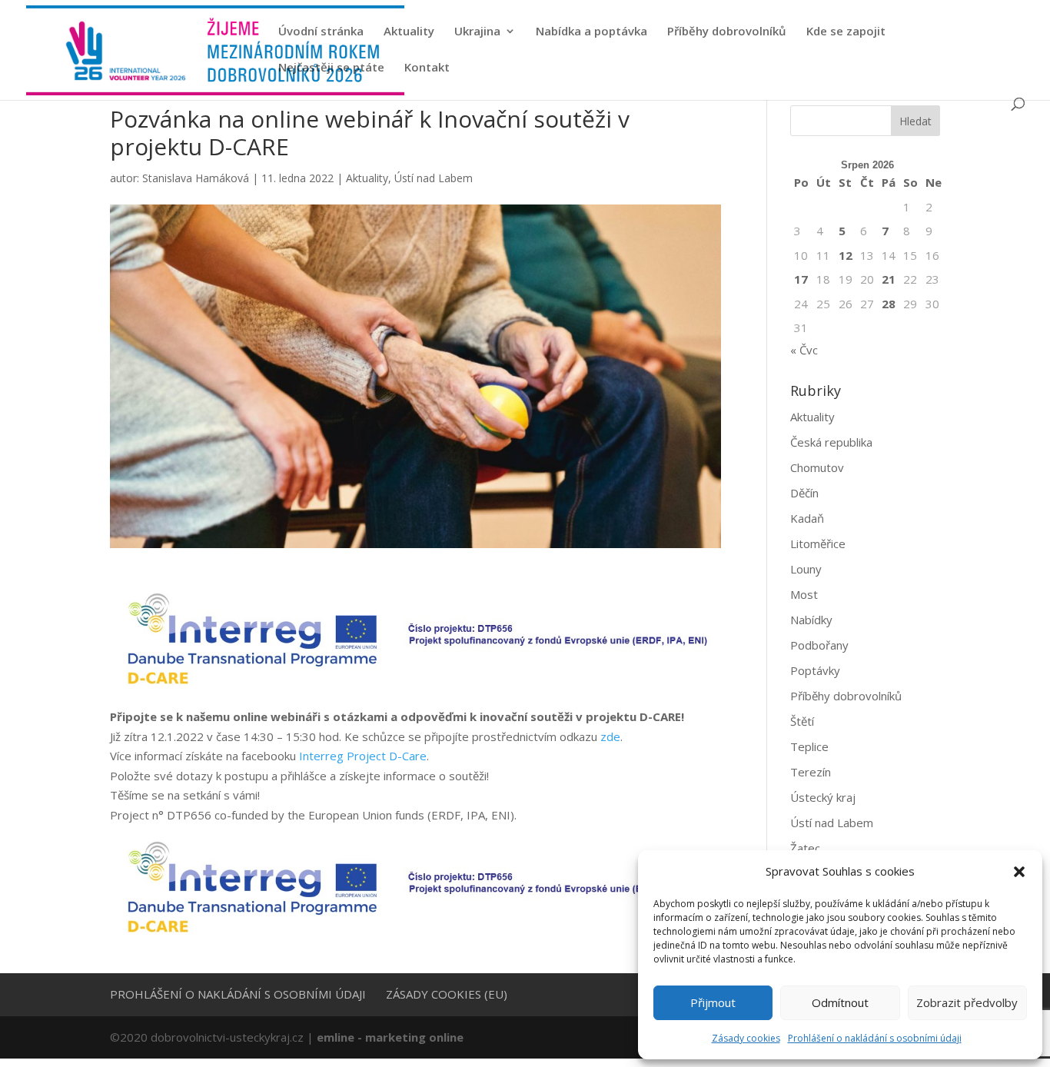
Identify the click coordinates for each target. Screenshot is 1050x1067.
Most (804, 594)
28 (888, 303)
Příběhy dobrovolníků (726, 31)
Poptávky (815, 670)
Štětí (802, 721)
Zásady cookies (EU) (446, 994)
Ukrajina (477, 31)
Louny (806, 569)
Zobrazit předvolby (967, 1002)
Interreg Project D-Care (363, 755)
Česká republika (831, 442)
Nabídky (811, 619)
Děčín (804, 492)
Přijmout (713, 1002)
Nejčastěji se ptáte (331, 68)
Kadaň (807, 518)
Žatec (805, 848)
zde (610, 736)
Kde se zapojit (846, 31)
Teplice (809, 746)
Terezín (810, 771)
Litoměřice (818, 543)
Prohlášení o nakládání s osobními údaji (875, 1038)
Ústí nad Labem (433, 178)
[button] (1019, 871)
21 (888, 279)
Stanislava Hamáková (195, 178)
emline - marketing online (390, 1037)
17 (801, 279)
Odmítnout (840, 1002)
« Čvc (804, 349)
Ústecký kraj (823, 797)
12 (845, 255)
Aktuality (409, 31)
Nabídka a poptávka (591, 31)
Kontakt (427, 68)
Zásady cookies (746, 1038)
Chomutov (817, 467)
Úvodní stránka (321, 31)
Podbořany (819, 645)
